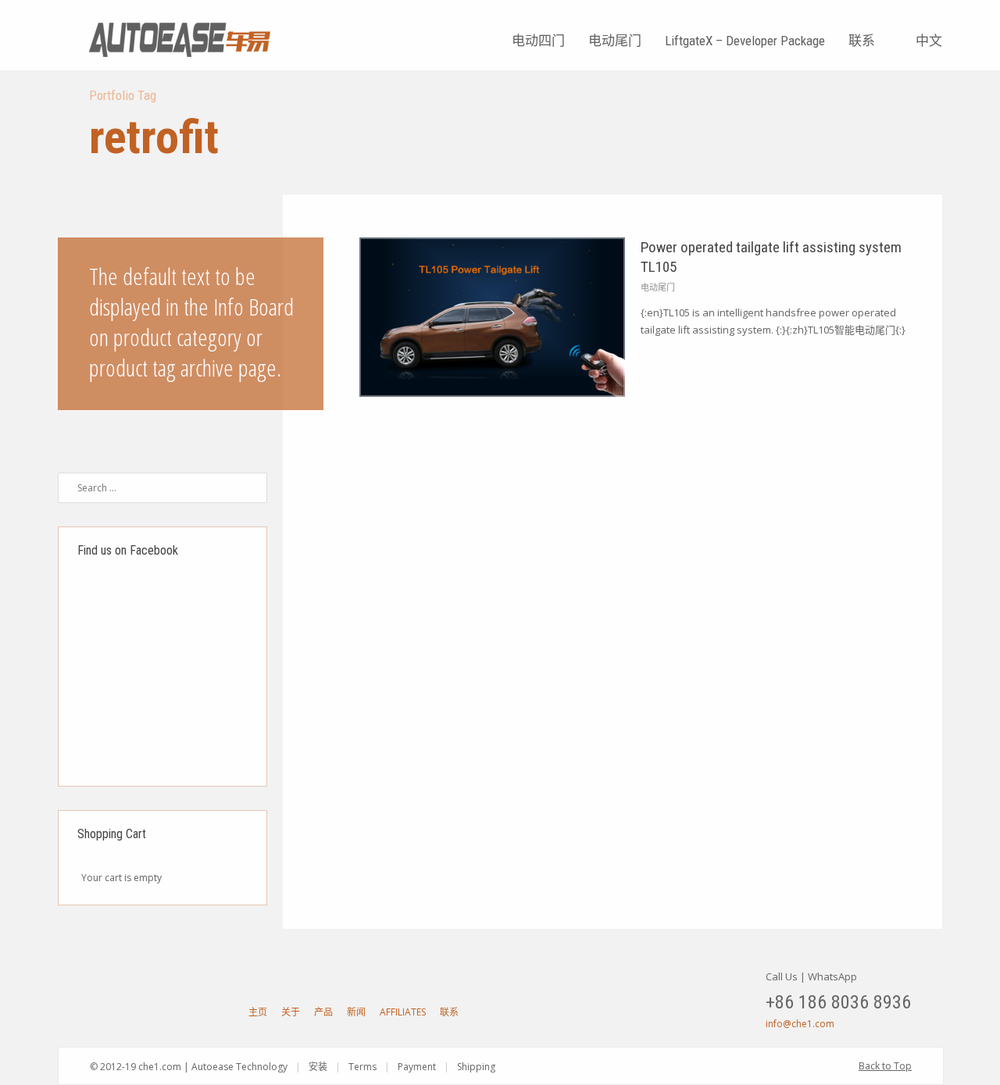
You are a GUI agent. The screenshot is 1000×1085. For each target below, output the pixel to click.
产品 (323, 1012)
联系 (861, 40)
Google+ (153, 1011)
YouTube (98, 1011)
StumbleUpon (180, 1011)
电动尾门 (614, 40)
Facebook (125, 1011)
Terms (362, 1066)
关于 (290, 1012)
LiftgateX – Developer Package (745, 40)
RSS (207, 1011)
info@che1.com (800, 1023)
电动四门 (538, 40)
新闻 (356, 1012)
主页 (257, 1012)
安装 (318, 1066)
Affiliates (403, 1012)
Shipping (476, 1066)
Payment (417, 1066)
